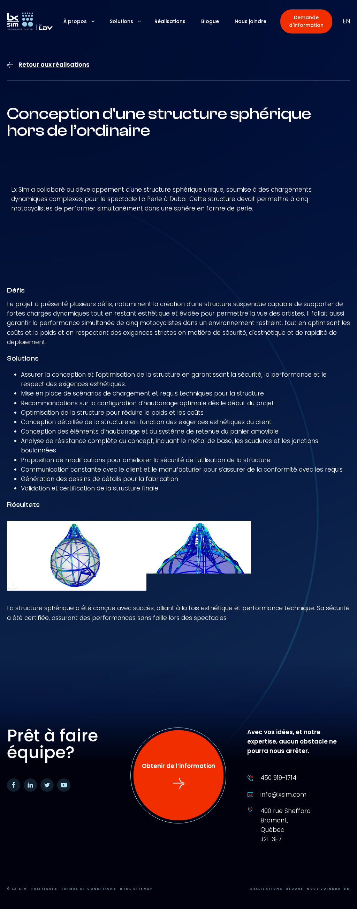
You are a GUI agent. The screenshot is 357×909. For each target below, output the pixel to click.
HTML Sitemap (136, 889)
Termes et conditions (88, 889)
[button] (306, 21)
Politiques (44, 889)
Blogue (294, 889)
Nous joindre (324, 889)
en (346, 21)
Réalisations (266, 889)
